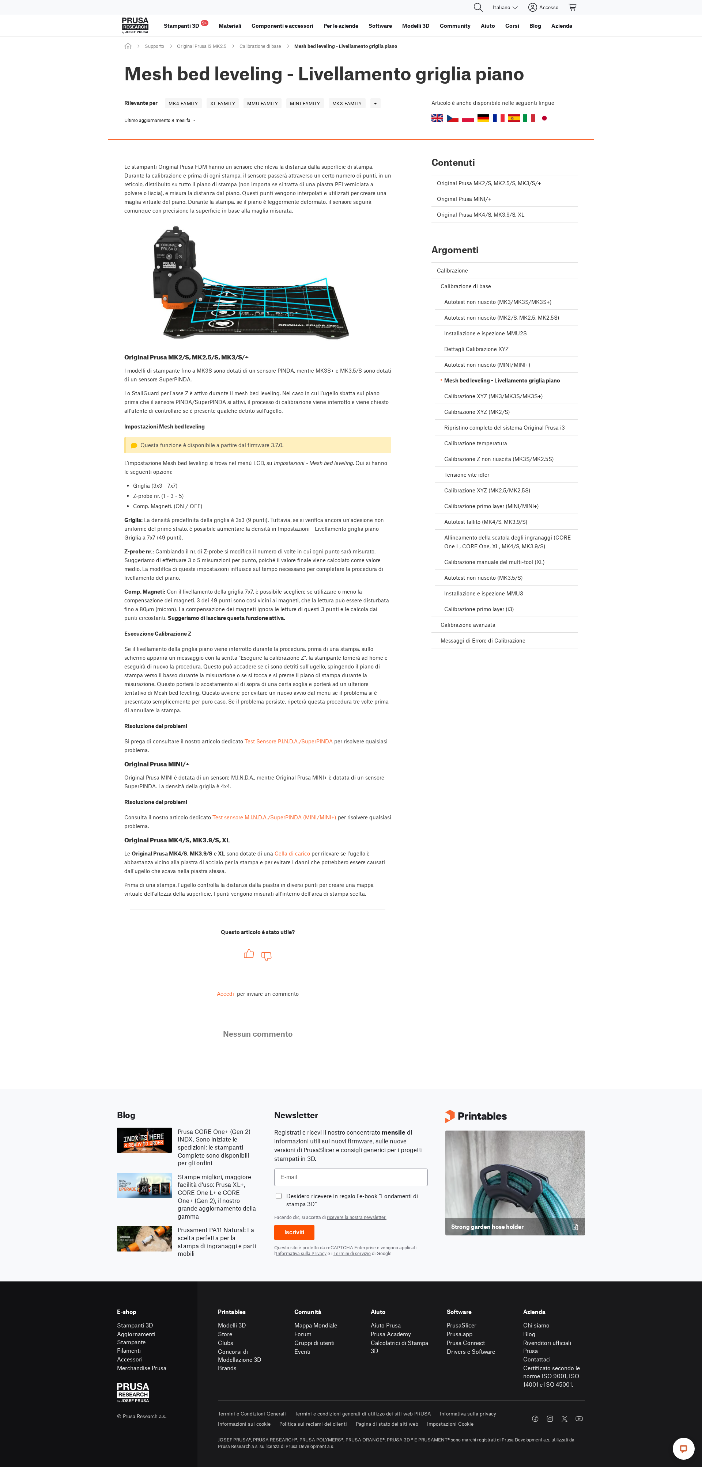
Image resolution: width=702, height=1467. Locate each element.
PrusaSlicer (461, 1325)
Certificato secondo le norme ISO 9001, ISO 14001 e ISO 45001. (551, 1376)
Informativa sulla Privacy (301, 1253)
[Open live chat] (684, 1449)
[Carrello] (573, 7)
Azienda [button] (561, 25)
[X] (564, 1419)
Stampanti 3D (135, 1325)
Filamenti (129, 1350)
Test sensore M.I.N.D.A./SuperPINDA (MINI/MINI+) (274, 817)
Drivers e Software (471, 1351)
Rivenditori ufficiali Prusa (547, 1346)
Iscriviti (294, 1232)
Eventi (302, 1351)
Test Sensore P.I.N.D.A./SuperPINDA (289, 741)
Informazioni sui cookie (244, 1424)
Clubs (225, 1342)
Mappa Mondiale (315, 1325)
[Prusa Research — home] (135, 25)
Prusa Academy (391, 1333)
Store (225, 1333)
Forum (303, 1333)
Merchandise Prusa (141, 1367)
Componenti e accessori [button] (282, 25)
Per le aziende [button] (341, 25)
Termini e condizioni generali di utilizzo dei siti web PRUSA (363, 1413)
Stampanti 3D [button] (185, 24)
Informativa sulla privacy (468, 1413)
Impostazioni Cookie (450, 1424)
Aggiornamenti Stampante (136, 1338)
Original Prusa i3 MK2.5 (201, 46)
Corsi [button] (512, 25)
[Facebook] (535, 1419)
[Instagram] (550, 1419)
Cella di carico (292, 853)
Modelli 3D (232, 1325)
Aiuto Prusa (386, 1325)
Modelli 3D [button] (416, 25)
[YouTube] (579, 1419)
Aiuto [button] (488, 25)
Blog (529, 1333)
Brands (227, 1367)
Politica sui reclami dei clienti (313, 1424)
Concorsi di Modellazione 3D (239, 1355)
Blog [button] (535, 25)
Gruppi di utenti (314, 1342)
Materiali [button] (230, 25)
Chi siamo (536, 1325)
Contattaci (537, 1359)
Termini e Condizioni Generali (252, 1413)
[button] (437, 118)
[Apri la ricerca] (478, 7)
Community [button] (455, 25)
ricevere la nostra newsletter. (356, 1217)
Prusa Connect (466, 1342)
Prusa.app (459, 1333)
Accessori (130, 1359)
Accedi (225, 993)
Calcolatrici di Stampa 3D (399, 1346)
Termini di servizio (352, 1253)
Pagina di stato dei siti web (387, 1424)
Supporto (154, 46)
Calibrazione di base (260, 46)
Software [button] (380, 25)
